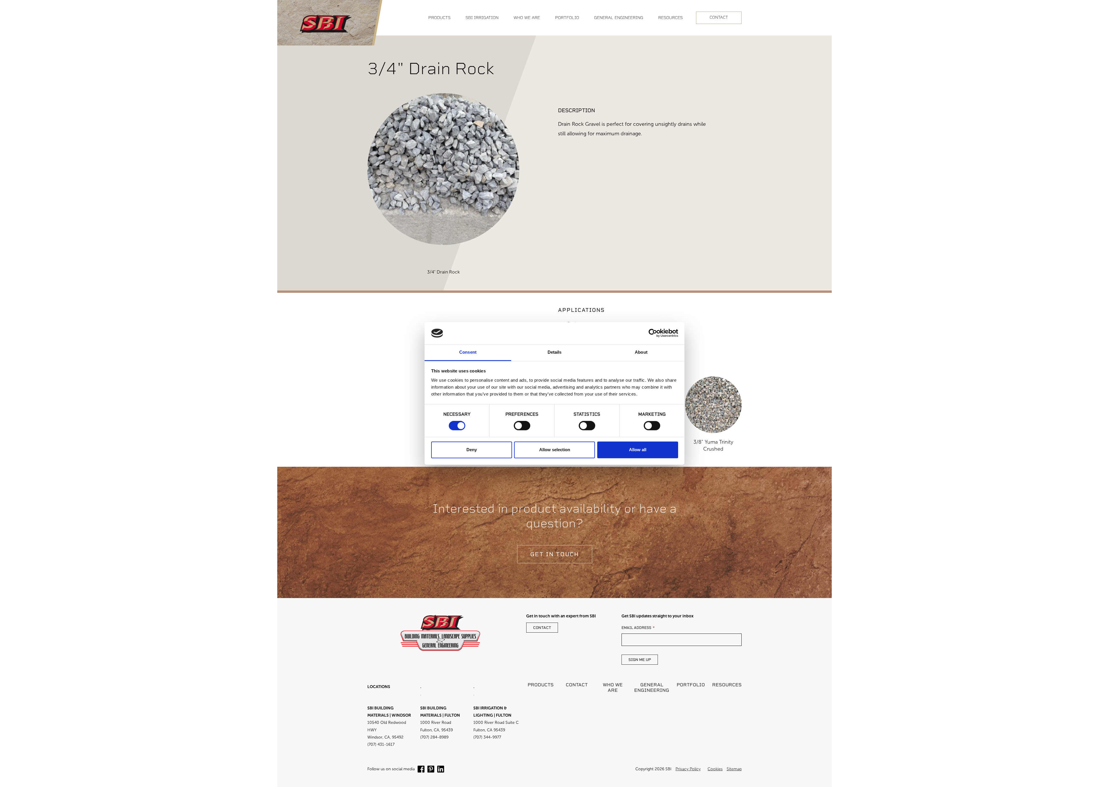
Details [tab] (555, 352)
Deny (471, 449)
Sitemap (734, 769)
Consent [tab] (468, 352)
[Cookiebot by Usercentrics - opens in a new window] (653, 333)
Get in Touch (554, 554)
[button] (439, 18)
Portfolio (691, 684)
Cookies (715, 769)
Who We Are (613, 687)
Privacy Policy (688, 769)
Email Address (636, 628)
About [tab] (641, 352)
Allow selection (554, 449)
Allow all (637, 449)
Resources (727, 684)
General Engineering (651, 687)
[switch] (522, 425)
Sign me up (639, 659)
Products (541, 684)
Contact (719, 17)
